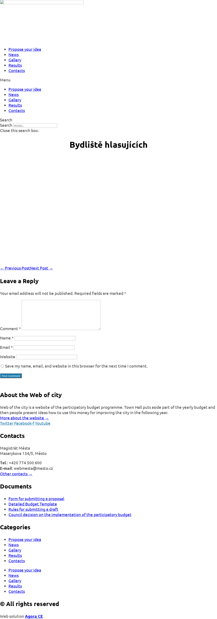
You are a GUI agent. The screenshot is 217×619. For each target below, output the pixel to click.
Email (6, 347)
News (13, 54)
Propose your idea (24, 49)
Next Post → (41, 267)
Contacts (16, 70)
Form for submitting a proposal (36, 498)
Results (15, 65)
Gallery (14, 59)
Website (7, 356)
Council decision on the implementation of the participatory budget (69, 514)
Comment (10, 328)
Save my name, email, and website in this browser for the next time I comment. (76, 365)
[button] (108, 79)
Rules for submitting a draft (33, 509)
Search (6, 125)
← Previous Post (15, 267)
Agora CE (34, 616)
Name (7, 337)
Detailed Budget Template (32, 503)
